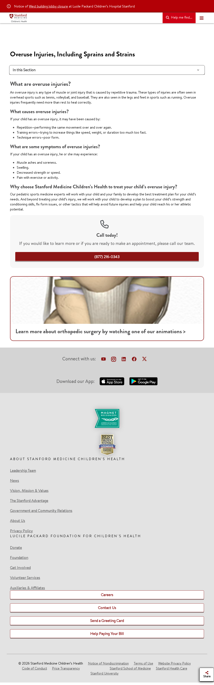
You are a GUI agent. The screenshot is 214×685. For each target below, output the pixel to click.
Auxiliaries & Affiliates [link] (27, 587)
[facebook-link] (134, 359)
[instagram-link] (113, 359)
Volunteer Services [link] (25, 577)
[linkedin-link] (123, 359)
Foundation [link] (19, 557)
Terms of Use (143, 663)
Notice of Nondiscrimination (108, 663)
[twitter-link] (144, 359)
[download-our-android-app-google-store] (143, 381)
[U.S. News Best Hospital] (107, 444)
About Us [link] (17, 520)
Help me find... (181, 17)
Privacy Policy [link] (21, 530)
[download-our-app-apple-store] (112, 381)
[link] (107, 256)
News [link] (14, 480)
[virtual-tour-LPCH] (103, 359)
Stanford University (104, 673)
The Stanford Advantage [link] (29, 500)
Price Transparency (66, 668)
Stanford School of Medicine (130, 668)
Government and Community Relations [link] (41, 510)
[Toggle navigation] (201, 18)
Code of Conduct (34, 668)
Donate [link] (16, 547)
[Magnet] (107, 418)
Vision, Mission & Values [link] (29, 490)
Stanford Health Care (171, 668)
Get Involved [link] (20, 567)
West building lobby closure (48, 6)
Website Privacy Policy (174, 663)
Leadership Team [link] (23, 470)
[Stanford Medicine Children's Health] (84, 18)
